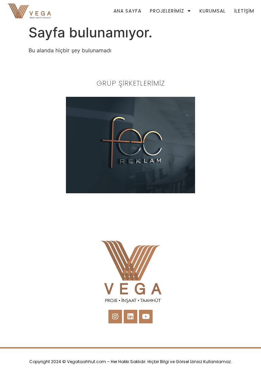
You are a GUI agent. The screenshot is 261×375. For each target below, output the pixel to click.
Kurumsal (212, 10)
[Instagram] (115, 316)
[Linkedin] (130, 316)
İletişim (244, 10)
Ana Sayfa (127, 10)
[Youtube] (146, 316)
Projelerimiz (167, 10)
